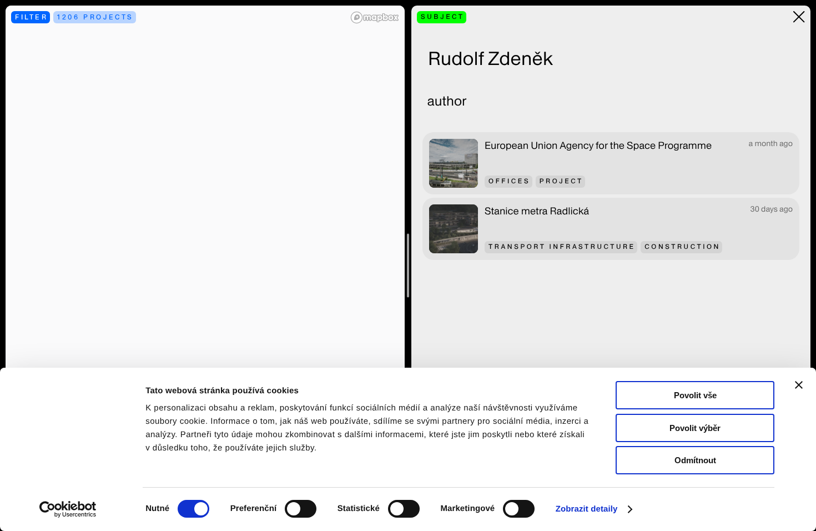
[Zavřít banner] (799, 385)
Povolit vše (695, 395)
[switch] (300, 509)
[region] (205, 265)
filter (31, 17)
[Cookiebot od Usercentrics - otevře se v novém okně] (71, 509)
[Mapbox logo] (374, 17)
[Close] (799, 17)
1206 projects (95, 17)
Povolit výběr (695, 428)
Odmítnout (695, 460)
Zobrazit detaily (587, 509)
